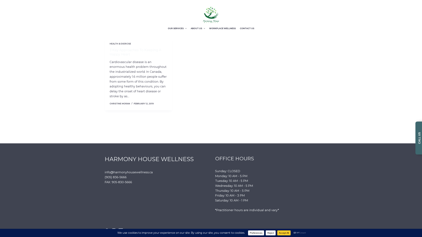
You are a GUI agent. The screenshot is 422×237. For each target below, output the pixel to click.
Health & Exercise (120, 43)
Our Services (176, 28)
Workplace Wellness (222, 28)
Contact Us (247, 28)
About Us (196, 28)
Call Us (419, 138)
